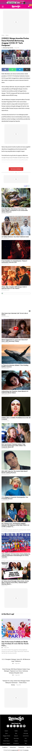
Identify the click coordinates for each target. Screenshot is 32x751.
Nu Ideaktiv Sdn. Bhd (15, 750)
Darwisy (13, 684)
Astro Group (26, 750)
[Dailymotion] (24, 726)
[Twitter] (14, 726)
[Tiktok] (17, 726)
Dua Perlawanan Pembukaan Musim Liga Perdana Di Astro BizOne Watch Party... (15, 644)
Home (3, 35)
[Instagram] (11, 726)
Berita (7, 35)
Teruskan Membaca (16, 169)
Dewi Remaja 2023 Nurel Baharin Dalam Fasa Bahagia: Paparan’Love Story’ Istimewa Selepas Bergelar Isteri (16, 671)
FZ (2, 647)
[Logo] (16, 6)
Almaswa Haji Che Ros (8, 47)
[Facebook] (8, 726)
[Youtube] (21, 726)
